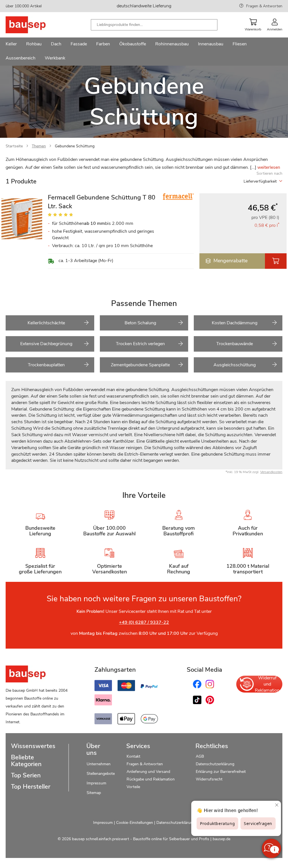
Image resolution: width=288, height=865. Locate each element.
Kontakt (133, 756)
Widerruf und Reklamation (267, 684)
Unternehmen (99, 764)
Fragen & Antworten (264, 6)
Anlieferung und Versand (148, 771)
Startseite (14, 146)
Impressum (96, 783)
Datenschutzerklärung (215, 764)
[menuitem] (11, 44)
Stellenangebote (101, 773)
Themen (39, 146)
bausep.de (221, 839)
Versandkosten (271, 472)
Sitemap (94, 792)
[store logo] (34, 24)
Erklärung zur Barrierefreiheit (221, 771)
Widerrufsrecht (210, 779)
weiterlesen (268, 167)
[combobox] (154, 24)
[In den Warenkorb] (276, 261)
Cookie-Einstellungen (134, 822)
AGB (200, 756)
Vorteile (133, 786)
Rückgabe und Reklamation (151, 779)
